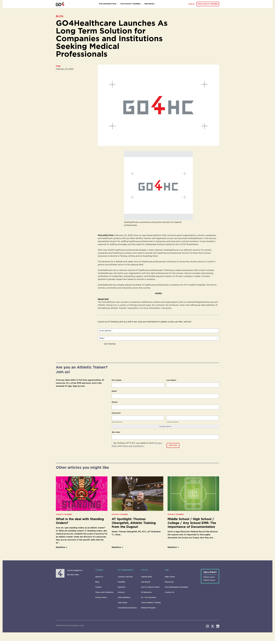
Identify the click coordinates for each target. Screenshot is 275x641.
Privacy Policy (101, 597)
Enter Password (117, 422)
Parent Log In (209, 577)
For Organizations (107, 4)
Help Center (170, 577)
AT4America (146, 592)
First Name (117, 380)
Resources (149, 4)
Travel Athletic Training (151, 602)
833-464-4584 (73, 575)
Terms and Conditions (133, 446)
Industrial (121, 587)
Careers (98, 587)
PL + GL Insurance (148, 597)
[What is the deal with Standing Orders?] (81, 493)
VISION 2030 (146, 577)
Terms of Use (80, 625)
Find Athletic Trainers (208, 4)
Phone (115, 402)
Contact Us (169, 592)
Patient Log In (209, 580)
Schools (121, 592)
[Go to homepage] (60, 4)
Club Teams (122, 602)
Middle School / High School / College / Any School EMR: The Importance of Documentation (192, 523)
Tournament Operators (127, 608)
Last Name (172, 380)
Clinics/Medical (124, 597)
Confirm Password (173, 422)
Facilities (121, 582)
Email (114, 391)
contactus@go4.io (74, 570)
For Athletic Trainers (130, 4)
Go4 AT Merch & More (150, 587)
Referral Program (148, 608)
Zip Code (116, 432)
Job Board (145, 582)
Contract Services (125, 577)
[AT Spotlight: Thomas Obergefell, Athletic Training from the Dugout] (137, 493)
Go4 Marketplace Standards (176, 587)
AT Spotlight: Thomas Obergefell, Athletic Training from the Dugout (134, 523)
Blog (97, 582)
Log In (191, 4)
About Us (99, 577)
